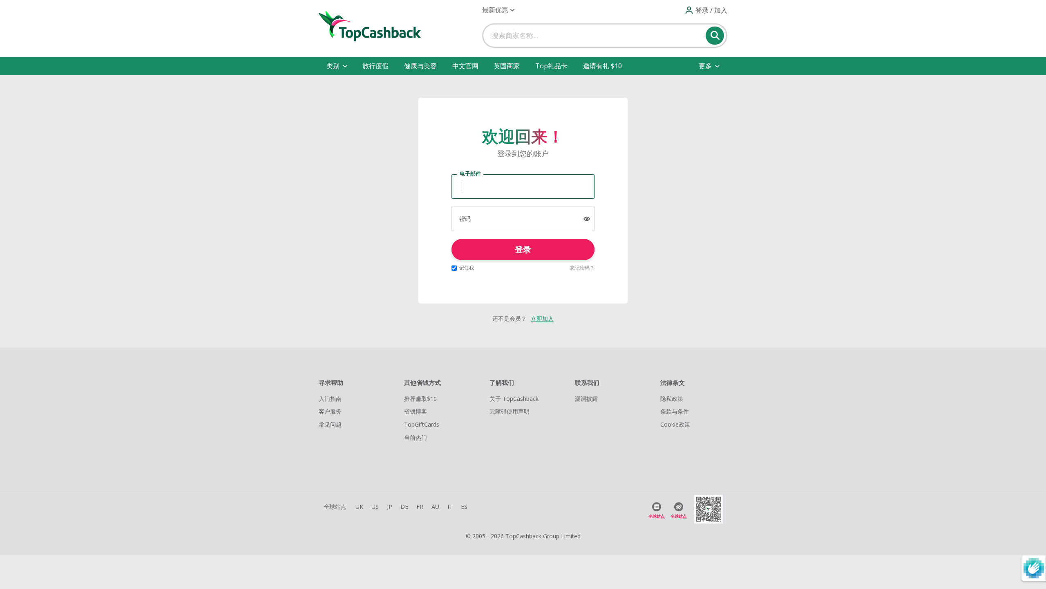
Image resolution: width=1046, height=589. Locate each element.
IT (450, 506)
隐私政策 (671, 398)
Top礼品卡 (551, 65)
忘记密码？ (582, 267)
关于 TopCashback (514, 398)
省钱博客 (415, 411)
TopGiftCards (421, 424)
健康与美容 (420, 65)
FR (419, 506)
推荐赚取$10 (420, 398)
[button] (498, 10)
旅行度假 (375, 65)
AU (435, 506)
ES (464, 506)
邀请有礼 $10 (602, 65)
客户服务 (330, 411)
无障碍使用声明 (509, 411)
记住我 (466, 267)
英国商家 (507, 65)
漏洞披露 (586, 398)
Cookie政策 (675, 424)
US (375, 506)
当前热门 (415, 437)
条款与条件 (674, 411)
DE (404, 506)
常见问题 (330, 424)
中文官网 (465, 65)
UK (359, 506)
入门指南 (330, 398)
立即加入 (542, 318)
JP (389, 506)
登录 (523, 249)
